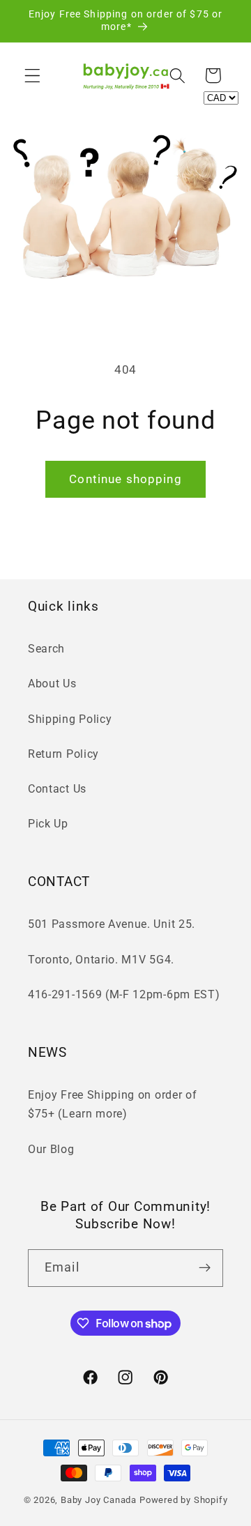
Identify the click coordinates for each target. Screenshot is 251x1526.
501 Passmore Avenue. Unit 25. (111, 924)
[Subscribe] (204, 1268)
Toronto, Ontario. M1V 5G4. (101, 959)
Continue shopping (125, 479)
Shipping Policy (70, 719)
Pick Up (48, 823)
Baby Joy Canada (99, 1500)
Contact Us (57, 788)
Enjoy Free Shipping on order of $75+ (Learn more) (112, 1104)
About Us (52, 683)
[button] (32, 75)
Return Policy (63, 754)
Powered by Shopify (183, 1500)
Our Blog (51, 1149)
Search (46, 648)
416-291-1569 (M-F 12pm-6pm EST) (124, 994)
